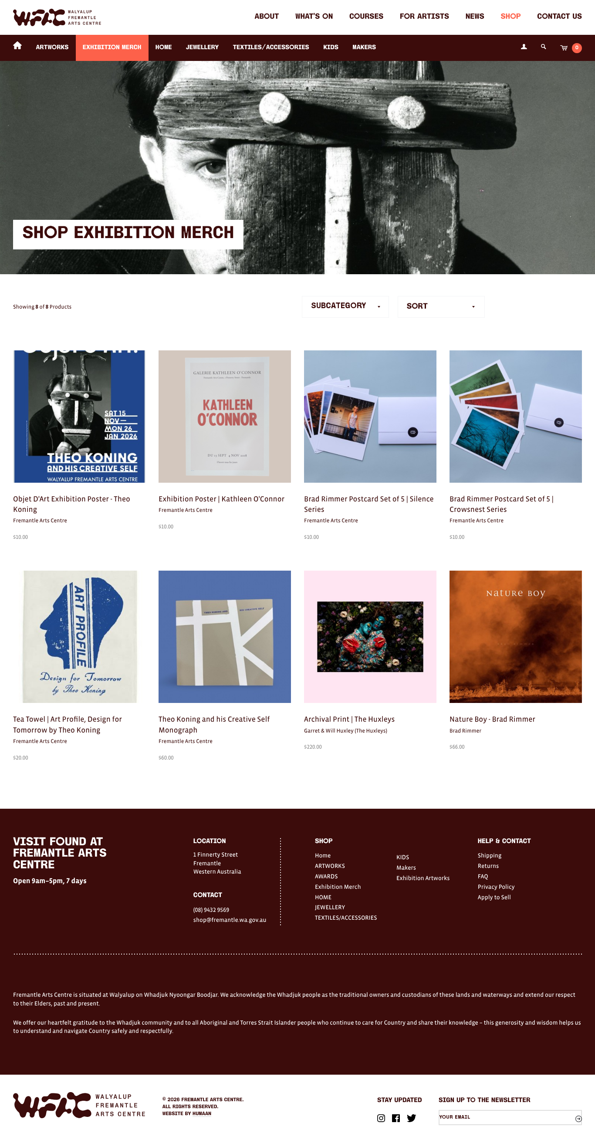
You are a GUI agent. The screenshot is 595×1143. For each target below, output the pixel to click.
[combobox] (441, 307)
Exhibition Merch (112, 47)
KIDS (330, 47)
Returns (488, 865)
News (475, 17)
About (266, 17)
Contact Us (559, 17)
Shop (511, 17)
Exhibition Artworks (423, 877)
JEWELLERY (202, 47)
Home (323, 855)
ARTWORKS (52, 47)
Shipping (490, 855)
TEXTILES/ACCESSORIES (271, 47)
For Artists (424, 17)
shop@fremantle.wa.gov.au (230, 919)
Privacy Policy (496, 886)
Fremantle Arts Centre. (213, 1100)
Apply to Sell (494, 897)
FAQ (483, 876)
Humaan (202, 1113)
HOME (164, 47)
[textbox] (441, 306)
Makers (364, 47)
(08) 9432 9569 (211, 909)
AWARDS (326, 876)
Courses (366, 17)
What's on (314, 17)
